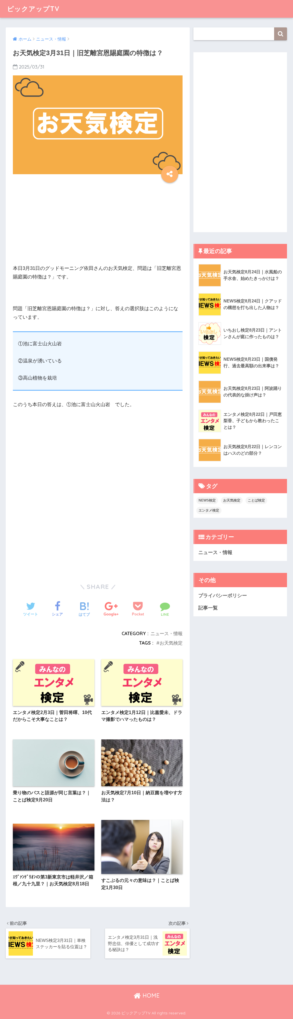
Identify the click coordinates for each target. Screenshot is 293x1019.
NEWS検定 (207, 500)
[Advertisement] (97, 224)
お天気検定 (171, 643)
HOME (150, 995)
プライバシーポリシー (222, 595)
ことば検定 (256, 500)
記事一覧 (208, 608)
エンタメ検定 (209, 510)
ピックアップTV (33, 9)
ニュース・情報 (167, 633)
